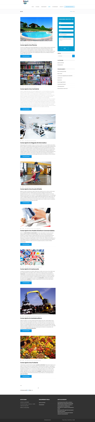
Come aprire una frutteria (29, 363)
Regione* (60, 32)
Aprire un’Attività (61, 62)
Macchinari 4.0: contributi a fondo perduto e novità (66, 408)
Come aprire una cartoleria (29, 89)
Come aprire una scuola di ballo (31, 189)
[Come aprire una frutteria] (38, 347)
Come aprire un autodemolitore (31, 318)
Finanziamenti (60, 64)
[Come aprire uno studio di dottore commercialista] (35, 217)
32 (21, 390)
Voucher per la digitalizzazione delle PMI (65, 75)
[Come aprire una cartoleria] (36, 73)
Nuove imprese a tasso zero (63, 88)
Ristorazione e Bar (37, 360)
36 (26, 390)
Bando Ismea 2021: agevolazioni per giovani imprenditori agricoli (65, 411)
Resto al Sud (60, 73)
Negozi (35, 87)
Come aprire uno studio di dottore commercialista (37, 231)
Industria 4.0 (60, 77)
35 (25, 390)
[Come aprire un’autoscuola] (32, 257)
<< (20, 385)
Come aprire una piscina (28, 45)
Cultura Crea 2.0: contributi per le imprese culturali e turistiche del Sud (65, 413)
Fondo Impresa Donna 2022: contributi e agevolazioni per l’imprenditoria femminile (65, 403)
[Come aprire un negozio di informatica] (38, 126)
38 (29, 390)
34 (23, 390)
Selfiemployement (61, 86)
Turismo (35, 43)
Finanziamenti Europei (62, 84)
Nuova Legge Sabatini (62, 82)
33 (22, 390)
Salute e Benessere (37, 228)
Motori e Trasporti (37, 316)
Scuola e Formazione (37, 187)
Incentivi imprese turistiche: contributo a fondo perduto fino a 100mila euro (65, 405)
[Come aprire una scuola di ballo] (35, 173)
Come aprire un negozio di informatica (33, 143)
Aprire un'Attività (29, 43)
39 (30, 390)
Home (71, 11)
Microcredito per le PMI (62, 71)
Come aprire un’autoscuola (29, 269)
